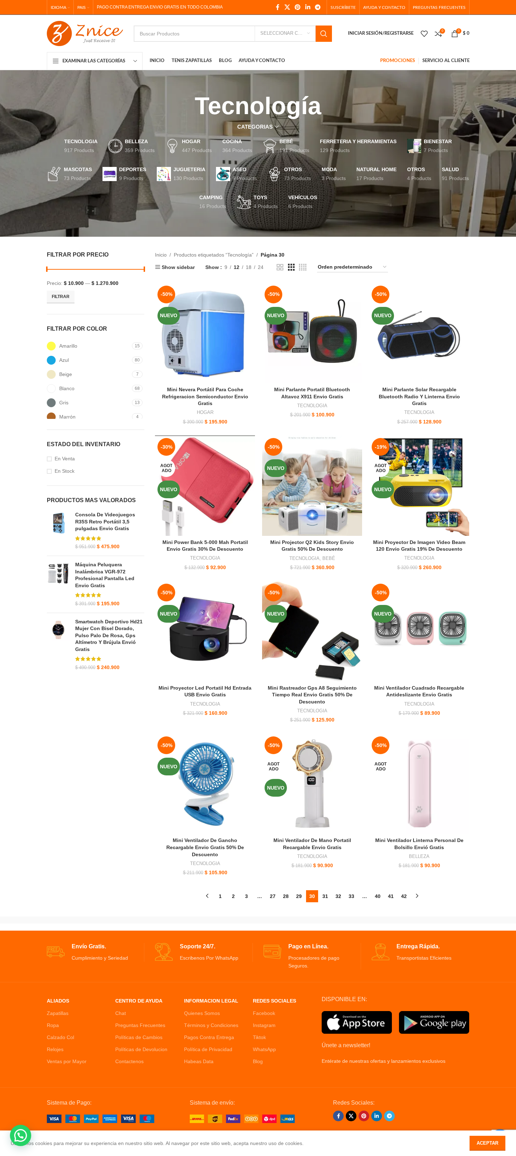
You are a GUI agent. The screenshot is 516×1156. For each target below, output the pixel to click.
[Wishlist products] (424, 34)
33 (351, 896)
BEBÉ (328, 558)
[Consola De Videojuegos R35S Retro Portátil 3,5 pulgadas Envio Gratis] (58, 530)
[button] (20, 1135)
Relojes (55, 1049)
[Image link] (100, 1118)
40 (378, 896)
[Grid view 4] (302, 267)
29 (299, 896)
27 (273, 896)
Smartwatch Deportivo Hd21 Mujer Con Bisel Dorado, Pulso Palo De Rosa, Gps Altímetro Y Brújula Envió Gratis (109, 635)
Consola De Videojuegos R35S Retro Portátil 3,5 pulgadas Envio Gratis (105, 521)
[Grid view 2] (280, 267)
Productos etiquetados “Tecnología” (214, 255)
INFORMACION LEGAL (211, 1001)
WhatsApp (264, 1049)
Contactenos (129, 1061)
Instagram (264, 1025)
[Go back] (186, 106)
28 (286, 896)
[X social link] (287, 7)
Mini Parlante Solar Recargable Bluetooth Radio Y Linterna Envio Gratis (419, 396)
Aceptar (487, 1143)
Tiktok (259, 1037)
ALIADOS (58, 1001)
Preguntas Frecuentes (140, 1025)
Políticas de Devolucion (141, 1049)
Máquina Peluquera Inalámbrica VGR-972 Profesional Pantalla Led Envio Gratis (104, 575)
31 (325, 896)
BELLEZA (419, 856)
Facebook (264, 1013)
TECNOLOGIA (312, 405)
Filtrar (61, 296)
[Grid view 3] (291, 267)
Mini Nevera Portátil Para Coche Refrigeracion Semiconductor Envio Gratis (205, 396)
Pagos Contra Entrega (209, 1037)
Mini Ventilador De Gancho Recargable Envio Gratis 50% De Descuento (205, 847)
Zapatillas (57, 1013)
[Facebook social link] (277, 7)
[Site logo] (85, 33)
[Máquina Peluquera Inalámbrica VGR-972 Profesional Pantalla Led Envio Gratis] (58, 584)
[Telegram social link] (317, 7)
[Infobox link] (95, 952)
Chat (120, 1013)
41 (391, 896)
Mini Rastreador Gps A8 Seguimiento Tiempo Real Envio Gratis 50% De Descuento (312, 695)
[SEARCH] (324, 34)
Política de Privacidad (208, 1049)
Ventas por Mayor (67, 1061)
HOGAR (205, 412)
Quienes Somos (202, 1013)
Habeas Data (198, 1061)
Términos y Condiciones (211, 1025)
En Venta (65, 458)
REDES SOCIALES (274, 1001)
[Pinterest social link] (298, 7)
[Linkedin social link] (307, 7)
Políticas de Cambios (138, 1037)
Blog (258, 1061)
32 (338, 896)
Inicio (161, 255)
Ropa (53, 1025)
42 (404, 896)
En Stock (64, 471)
